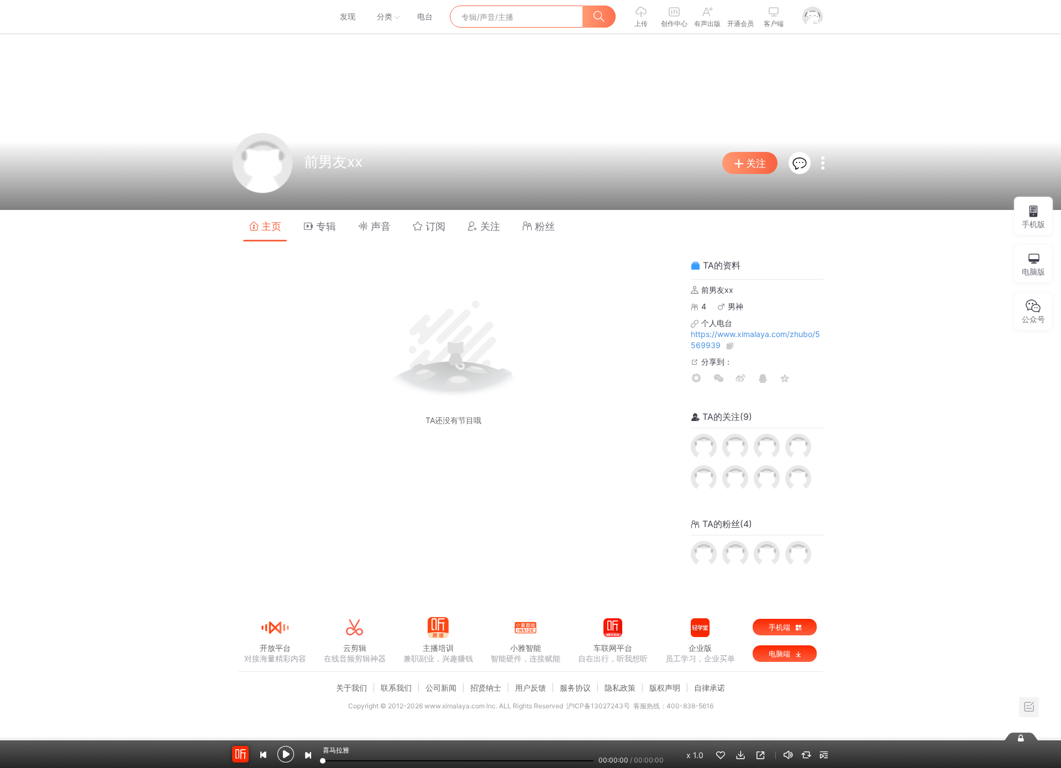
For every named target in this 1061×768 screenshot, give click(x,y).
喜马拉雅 (274, 16)
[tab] (265, 225)
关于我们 (351, 687)
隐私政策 (620, 687)
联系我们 (396, 687)
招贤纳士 (485, 687)
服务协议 (575, 687)
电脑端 (780, 653)
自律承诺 (709, 687)
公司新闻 (441, 687)
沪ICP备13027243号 (598, 706)
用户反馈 (530, 687)
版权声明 (664, 687)
